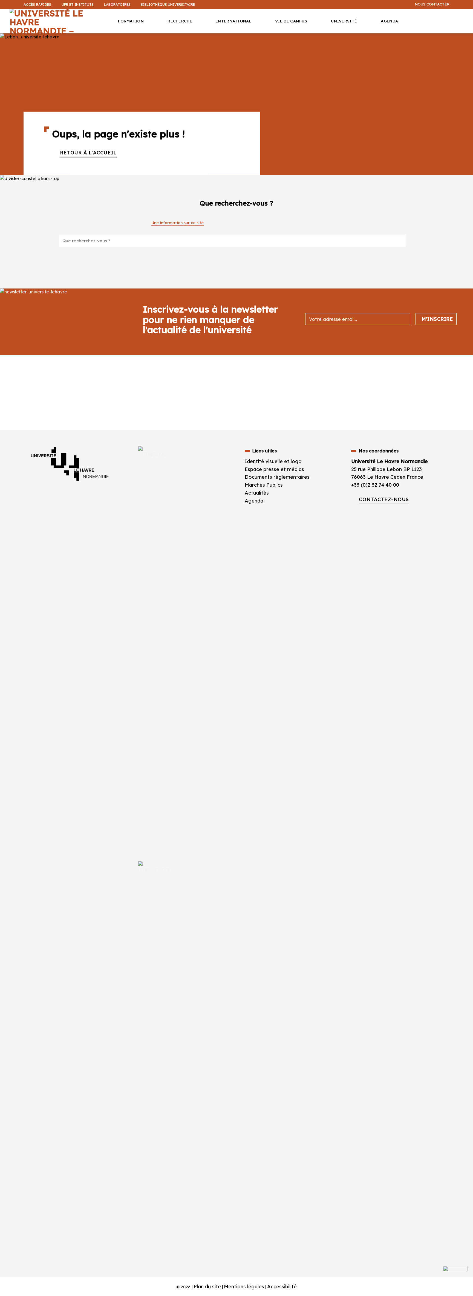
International (233, 21)
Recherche (180, 21)
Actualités (257, 493)
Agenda (389, 21)
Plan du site (207, 1286)
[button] (466, 43)
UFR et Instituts (78, 4)
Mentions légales (244, 1286)
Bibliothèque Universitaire (168, 4)
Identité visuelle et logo (273, 461)
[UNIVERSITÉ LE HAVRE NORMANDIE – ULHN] (51, 21)
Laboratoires (117, 4)
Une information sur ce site (177, 222)
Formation (131, 21)
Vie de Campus (291, 21)
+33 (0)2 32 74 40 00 (375, 485)
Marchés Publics (264, 485)
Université (344, 21)
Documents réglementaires (277, 477)
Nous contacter (432, 4)
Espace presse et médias (274, 469)
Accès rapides (37, 4)
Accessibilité (282, 1286)
